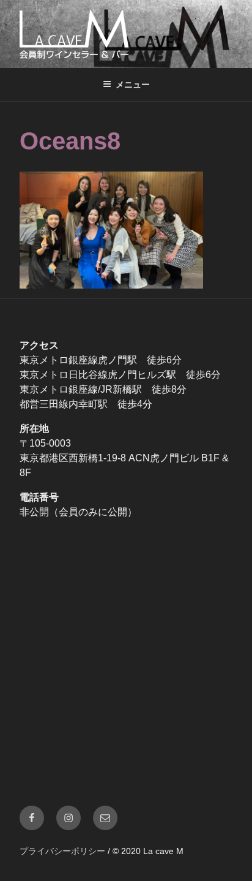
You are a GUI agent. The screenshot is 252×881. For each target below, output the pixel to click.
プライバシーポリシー (62, 851)
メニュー (133, 84)
